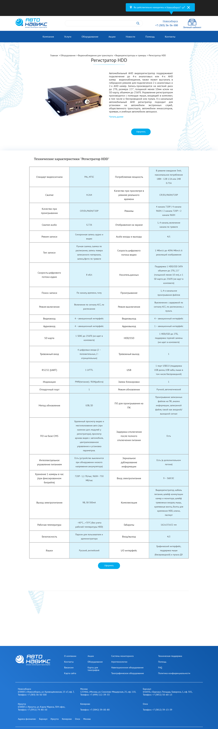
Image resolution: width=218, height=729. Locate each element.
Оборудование (90, 36)
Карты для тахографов (93, 668)
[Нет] (188, 7)
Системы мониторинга (122, 656)
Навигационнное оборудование (127, 667)
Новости (130, 36)
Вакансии (69, 667)
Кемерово (67, 718)
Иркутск (55, 718)
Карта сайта (70, 673)
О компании (70, 656)
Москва (87, 718)
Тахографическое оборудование (127, 673)
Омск (77, 718)
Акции (112, 36)
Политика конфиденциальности (174, 673)
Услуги (67, 36)
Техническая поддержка (170, 656)
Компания (48, 36)
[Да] (183, 7)
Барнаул (43, 718)
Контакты (170, 36)
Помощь (150, 36)
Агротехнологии (119, 661)
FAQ (160, 667)
